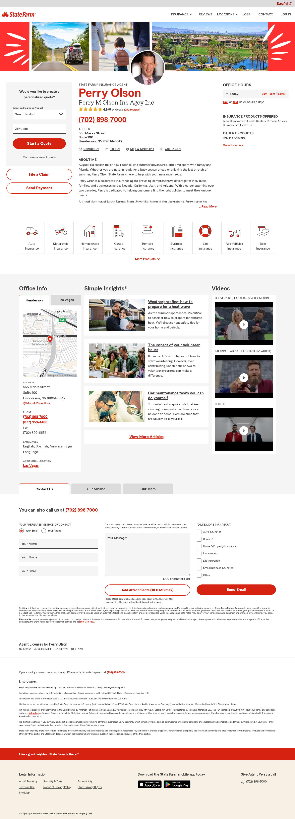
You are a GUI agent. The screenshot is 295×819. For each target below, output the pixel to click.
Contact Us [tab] (44, 489)
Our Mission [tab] (96, 489)
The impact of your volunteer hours (174, 347)
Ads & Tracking (28, 781)
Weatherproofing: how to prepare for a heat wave (170, 304)
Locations (225, 14)
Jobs (246, 14)
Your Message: (117, 538)
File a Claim (39, 174)
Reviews (205, 14)
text (235, 102)
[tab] (34, 301)
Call (225, 102)
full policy (33, 713)
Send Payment (39, 188)
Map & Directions (38, 403)
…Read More (208, 206)
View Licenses (233, 145)
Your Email (31, 530)
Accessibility (85, 781)
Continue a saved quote (39, 157)
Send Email (236, 590)
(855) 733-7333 (86, 622)
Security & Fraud (53, 781)
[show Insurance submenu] (190, 14)
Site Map (24, 792)
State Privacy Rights (90, 787)
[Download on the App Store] (150, 784)
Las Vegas (31, 465)
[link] (19, 14)
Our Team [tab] (148, 489)
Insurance (179, 14)
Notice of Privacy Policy (57, 787)
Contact (265, 14)
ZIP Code (21, 128)
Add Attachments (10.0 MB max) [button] (148, 590)
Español (282, 3)
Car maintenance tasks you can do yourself (176, 395)
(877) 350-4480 (35, 422)
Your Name (29, 543)
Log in (286, 14)
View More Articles (146, 437)
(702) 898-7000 (102, 120)
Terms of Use (27, 787)
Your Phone (54, 530)
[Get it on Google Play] (177, 784)
